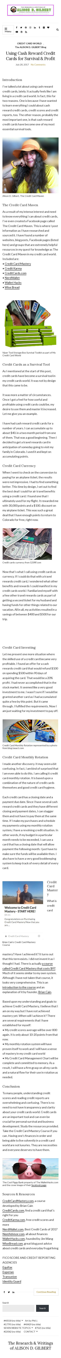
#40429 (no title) (32, 1324)
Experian (8, 1272)
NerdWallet (12, 277)
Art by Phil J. (31, 1320)
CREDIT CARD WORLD (29, 43)
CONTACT (29, 1331)
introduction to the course (19, 987)
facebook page (38, 1185)
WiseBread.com (12, 1243)
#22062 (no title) (12, 1331)
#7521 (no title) (43, 1327)
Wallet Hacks (13, 282)
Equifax (7, 1267)
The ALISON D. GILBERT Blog (30, 47)
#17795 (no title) (12, 1324)
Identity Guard (11, 1281)
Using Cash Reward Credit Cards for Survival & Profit (30, 56)
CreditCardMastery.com (18, 1201)
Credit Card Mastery (18, 263)
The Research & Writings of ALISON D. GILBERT (30, 1346)
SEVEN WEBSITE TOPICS (17, 1327)
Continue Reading (46, 1291)
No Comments (38, 64)
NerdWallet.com (12, 1229)
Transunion (9, 1276)
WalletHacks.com (13, 1238)
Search (5, 1302)
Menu (8, 31)
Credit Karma (13, 268)
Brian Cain (44, 992)
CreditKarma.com (13, 1219)
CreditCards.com (15, 273)
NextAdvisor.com (13, 1234)
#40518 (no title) (12, 1320)
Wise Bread (12, 287)
